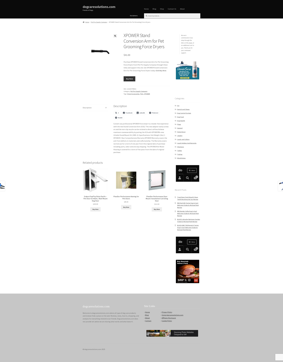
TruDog (179, 154)
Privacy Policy (167, 312)
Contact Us (172, 9)
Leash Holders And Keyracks (186, 143)
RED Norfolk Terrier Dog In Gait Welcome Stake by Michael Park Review (188, 205)
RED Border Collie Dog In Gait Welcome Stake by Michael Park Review (188, 213)
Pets (141, 94)
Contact (148, 321)
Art (178, 106)
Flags (179, 124)
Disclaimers (134, 16)
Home (146, 9)
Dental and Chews (183, 109)
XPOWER (147, 94)
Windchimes (181, 158)
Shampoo (180, 147)
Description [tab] (87, 108)
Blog (154, 9)
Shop (162, 9)
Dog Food (180, 117)
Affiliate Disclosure (169, 318)
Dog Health (181, 121)
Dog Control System (184, 113)
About (182, 9)
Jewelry (179, 136)
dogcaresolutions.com (99, 7)
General (180, 128)
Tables (179, 151)
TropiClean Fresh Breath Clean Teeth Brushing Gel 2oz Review (187, 198)
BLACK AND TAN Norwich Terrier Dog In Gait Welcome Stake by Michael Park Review (188, 227)
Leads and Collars (183, 139)
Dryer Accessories (133, 94)
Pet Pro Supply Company (99, 22)
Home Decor (181, 132)
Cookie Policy (167, 321)
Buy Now (129, 79)
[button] (115, 36)
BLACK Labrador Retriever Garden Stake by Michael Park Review (188, 220)
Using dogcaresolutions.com (172, 315)
